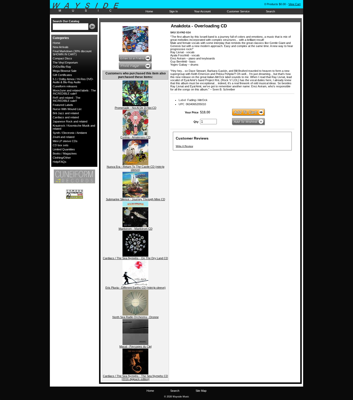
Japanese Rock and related (70, 121)
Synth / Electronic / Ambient (70, 132)
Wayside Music (88, 7)
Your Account (202, 11)
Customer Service (238, 11)
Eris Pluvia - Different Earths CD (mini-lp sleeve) (135, 287)
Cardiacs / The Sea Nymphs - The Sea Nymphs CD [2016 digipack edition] (135, 377)
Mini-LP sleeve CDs (65, 141)
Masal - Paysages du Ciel (135, 346)
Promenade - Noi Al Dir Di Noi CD (135, 107)
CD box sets (60, 145)
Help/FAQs (59, 161)
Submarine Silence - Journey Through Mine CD (135, 199)
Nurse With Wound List (67, 109)
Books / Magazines (65, 153)
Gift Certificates (62, 74)
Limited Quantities (64, 149)
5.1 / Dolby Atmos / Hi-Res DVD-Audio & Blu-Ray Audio (73, 81)
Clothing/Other (62, 157)
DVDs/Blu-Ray (62, 66)
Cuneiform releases (65, 86)
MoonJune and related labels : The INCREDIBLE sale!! (74, 92)
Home (149, 11)
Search (270, 11)
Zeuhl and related (63, 137)
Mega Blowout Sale (64, 70)
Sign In (173, 11)
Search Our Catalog (66, 21)
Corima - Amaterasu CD (135, 137)
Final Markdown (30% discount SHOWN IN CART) (72, 53)
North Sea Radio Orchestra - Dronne (135, 317)
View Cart (294, 4)
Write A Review (184, 146)
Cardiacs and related (66, 117)
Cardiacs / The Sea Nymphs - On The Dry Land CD (135, 258)
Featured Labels (63, 104)
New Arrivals (60, 47)
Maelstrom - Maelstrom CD (135, 228)
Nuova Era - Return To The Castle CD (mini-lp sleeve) (135, 168)
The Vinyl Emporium (65, 62)
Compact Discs (62, 58)
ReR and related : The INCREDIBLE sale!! (66, 99)
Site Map (201, 390)
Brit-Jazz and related (66, 113)
